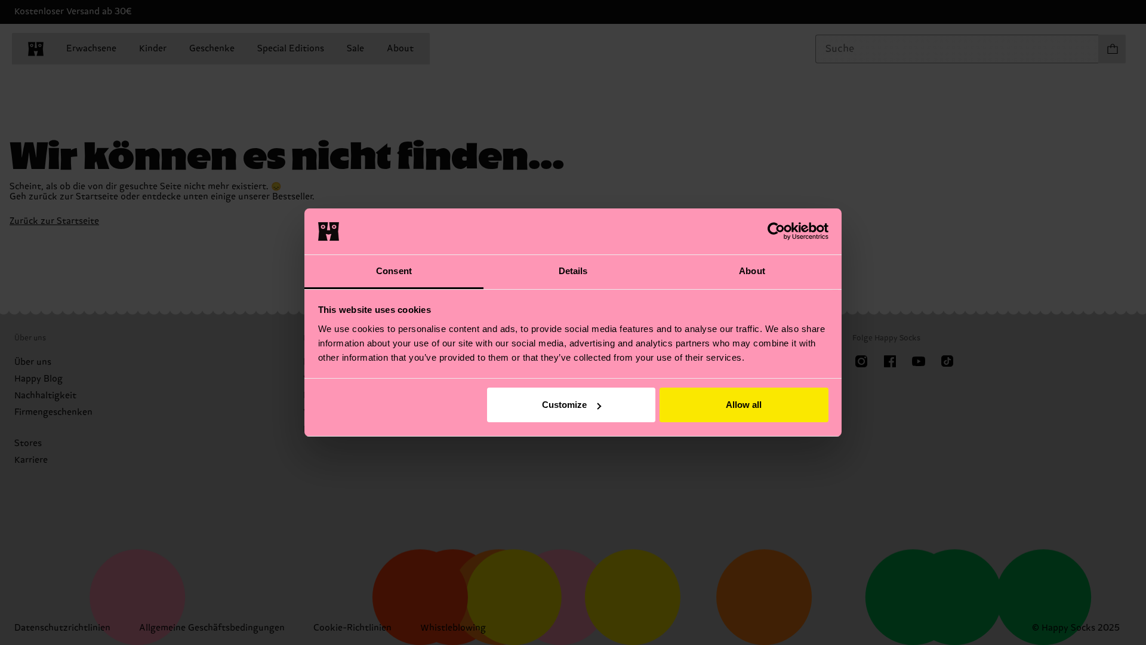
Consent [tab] (394, 271)
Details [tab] (573, 271)
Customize (564, 405)
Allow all (744, 405)
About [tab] (752, 271)
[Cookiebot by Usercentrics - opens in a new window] (776, 231)
